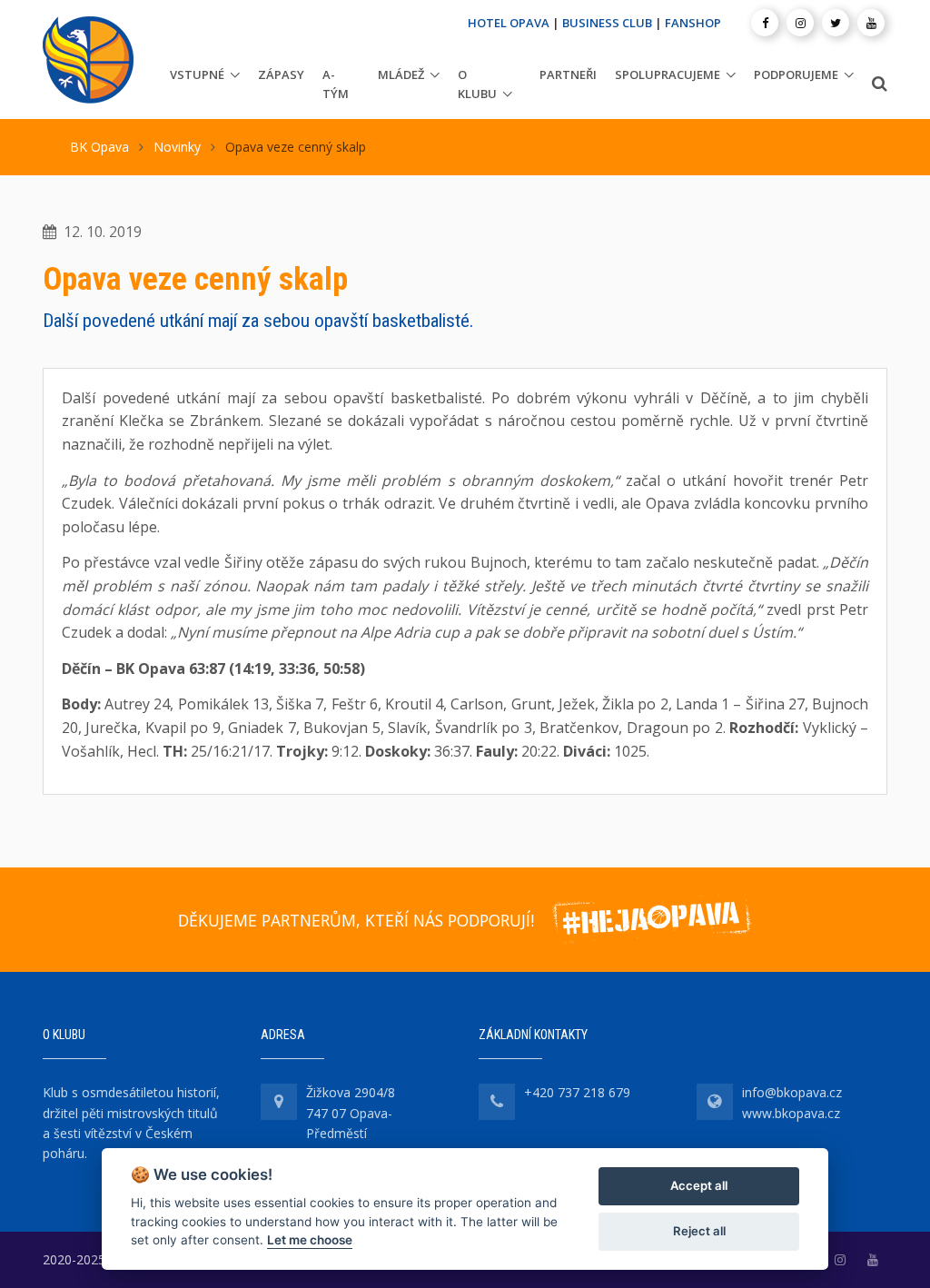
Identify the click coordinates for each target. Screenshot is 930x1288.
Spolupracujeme (667, 74)
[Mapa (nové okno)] (279, 1102)
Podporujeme (796, 74)
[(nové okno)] (840, 1259)
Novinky (177, 146)
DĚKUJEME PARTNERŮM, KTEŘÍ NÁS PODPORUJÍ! (356, 920)
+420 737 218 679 (577, 1092)
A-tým (335, 84)
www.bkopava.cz (791, 1113)
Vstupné (197, 74)
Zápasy (281, 74)
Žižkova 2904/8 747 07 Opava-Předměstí (350, 1113)
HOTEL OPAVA (508, 23)
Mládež (401, 74)
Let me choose (309, 1240)
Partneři (568, 74)
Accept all (698, 1185)
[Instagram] (800, 22)
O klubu (477, 84)
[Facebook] (764, 22)
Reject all (699, 1231)
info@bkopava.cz (792, 1092)
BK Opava (99, 146)
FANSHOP (693, 23)
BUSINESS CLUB (607, 23)
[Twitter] (835, 22)
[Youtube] (871, 22)
